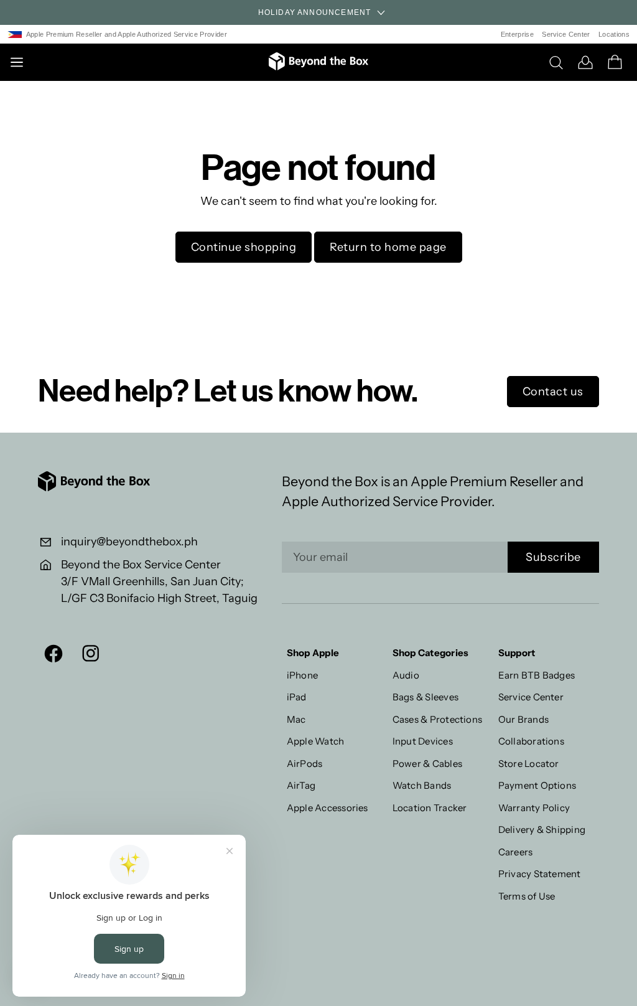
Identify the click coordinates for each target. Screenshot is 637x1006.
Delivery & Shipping (542, 829)
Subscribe (553, 557)
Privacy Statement (539, 874)
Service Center (566, 34)
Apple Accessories (327, 808)
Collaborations (531, 741)
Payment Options (537, 785)
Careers (515, 852)
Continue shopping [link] (244, 247)
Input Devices (423, 741)
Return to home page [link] (388, 247)
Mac (296, 719)
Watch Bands (422, 785)
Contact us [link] (553, 391)
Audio (406, 675)
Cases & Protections (438, 719)
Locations (614, 34)
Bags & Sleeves (425, 697)
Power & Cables (427, 763)
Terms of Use (527, 896)
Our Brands (523, 719)
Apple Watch (316, 741)
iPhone (302, 675)
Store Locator (528, 763)
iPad (297, 697)
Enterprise (517, 34)
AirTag (301, 785)
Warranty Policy (534, 808)
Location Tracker (430, 808)
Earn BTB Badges (536, 675)
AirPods (305, 763)
